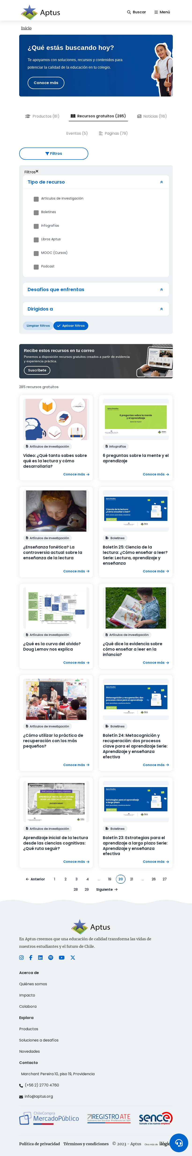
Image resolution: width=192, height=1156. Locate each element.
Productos (28, 1029)
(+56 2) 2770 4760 (42, 1085)
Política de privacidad (39, 1143)
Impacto (27, 995)
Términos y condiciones (86, 1143)
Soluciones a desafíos (39, 1040)
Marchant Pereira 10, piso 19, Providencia (58, 1074)
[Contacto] (179, 1143)
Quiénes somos (33, 984)
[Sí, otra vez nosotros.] (159, 1144)
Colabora (28, 1006)
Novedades (29, 1051)
